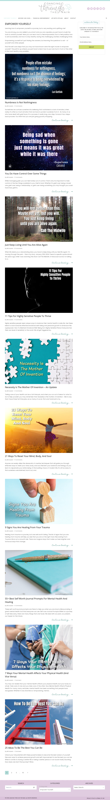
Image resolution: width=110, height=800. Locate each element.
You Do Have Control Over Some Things (25, 173)
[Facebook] (88, 8)
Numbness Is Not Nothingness (21, 102)
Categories (43, 786)
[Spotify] (103, 8)
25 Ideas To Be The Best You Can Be (23, 747)
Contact (73, 18)
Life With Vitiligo (57, 18)
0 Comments (18, 106)
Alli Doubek (10, 106)
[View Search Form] (106, 18)
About (66, 18)
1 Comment (17, 680)
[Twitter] (94, 8)
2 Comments (18, 391)
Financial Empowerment (41, 18)
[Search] (33, 787)
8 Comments (18, 248)
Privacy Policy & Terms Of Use (95, 798)
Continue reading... (62, 120)
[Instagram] (97, 8)
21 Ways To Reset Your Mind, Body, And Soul (28, 456)
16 (23, 773)
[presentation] (39, 76)
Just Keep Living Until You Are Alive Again (26, 244)
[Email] (100, 8)
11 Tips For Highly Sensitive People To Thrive (28, 316)
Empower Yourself (10, 18)
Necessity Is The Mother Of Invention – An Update (31, 387)
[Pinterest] (91, 8)
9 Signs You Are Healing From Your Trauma (27, 527)
